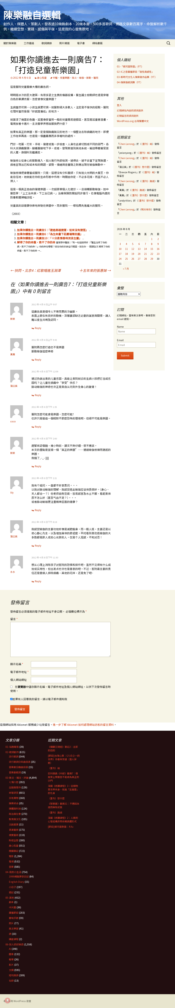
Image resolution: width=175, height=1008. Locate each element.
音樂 (11, 866)
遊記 (11, 892)
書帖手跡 (13, 918)
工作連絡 (29, 43)
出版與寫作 (15, 787)
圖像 (11, 954)
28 (145, 258)
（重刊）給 (146, 144)
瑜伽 (81, 77)
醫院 (95, 77)
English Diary (16, 881)
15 (151, 249)
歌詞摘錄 (47, 43)
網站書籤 (97, 43)
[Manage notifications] (7, 1000)
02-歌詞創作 (12, 752)
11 (126, 249)
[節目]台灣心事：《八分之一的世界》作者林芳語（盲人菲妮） (64, 759)
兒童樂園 (65, 77)
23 (158, 253)
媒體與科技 (15, 808)
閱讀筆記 (13, 851)
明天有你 (146, 209)
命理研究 (13, 792)
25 (126, 258)
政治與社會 (15, 814)
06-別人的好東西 (14, 944)
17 (120, 253)
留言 (14, 619)
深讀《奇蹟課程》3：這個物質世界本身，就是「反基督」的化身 (63, 789)
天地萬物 (13, 798)
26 (132, 258)
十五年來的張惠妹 (95, 270)
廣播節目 (13, 912)
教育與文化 (15, 819)
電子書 (81, 43)
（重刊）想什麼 (141, 167)
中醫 (55, 77)
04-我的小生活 (13, 872)
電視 (11, 861)
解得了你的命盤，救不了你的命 (36, 242)
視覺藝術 (13, 835)
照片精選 (64, 43)
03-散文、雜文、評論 (16, 777)
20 (139, 253)
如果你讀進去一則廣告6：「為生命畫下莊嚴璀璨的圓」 (50, 234)
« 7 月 (126, 268)
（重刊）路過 (147, 181)
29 (151, 258)
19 (132, 253)
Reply (38, 328)
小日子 (12, 887)
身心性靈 (42, 77)
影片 (11, 964)
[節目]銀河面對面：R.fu (60, 826)
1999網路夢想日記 (19, 876)
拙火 (74, 77)
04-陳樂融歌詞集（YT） (130, 82)
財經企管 (13, 840)
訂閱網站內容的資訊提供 (130, 110)
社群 (11, 980)
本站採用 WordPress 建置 (17, 1001)
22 (151, 253)
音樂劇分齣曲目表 (18, 767)
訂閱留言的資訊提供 (127, 115)
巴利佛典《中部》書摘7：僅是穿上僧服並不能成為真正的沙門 (63, 777)
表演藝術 (13, 829)
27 (139, 258)
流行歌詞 (13, 756)
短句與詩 (13, 975)
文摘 (11, 970)
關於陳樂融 (9, 43)
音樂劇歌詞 (15, 772)
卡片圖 (12, 907)
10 (120, 249)
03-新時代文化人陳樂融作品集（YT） (137, 77)
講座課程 (13, 939)
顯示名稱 (16, 664)
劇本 (11, 902)
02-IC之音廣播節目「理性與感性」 (135, 71)
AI (10, 948)
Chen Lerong (126, 144)
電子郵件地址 (19, 672)
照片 (11, 923)
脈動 (88, 77)
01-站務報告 (12, 746)
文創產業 (13, 824)
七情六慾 (13, 782)
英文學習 (13, 928)
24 (120, 258)
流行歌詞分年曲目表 (19, 761)
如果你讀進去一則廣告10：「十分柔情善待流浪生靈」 (49, 238)
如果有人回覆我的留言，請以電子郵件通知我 (39, 699)
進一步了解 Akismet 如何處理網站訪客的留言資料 (83, 725)
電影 (11, 856)
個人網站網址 (18, 680)
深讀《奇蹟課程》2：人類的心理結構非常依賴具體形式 (63, 819)
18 (126, 253)
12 (132, 249)
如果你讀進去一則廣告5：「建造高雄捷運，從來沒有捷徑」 (52, 230)
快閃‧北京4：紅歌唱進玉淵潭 (35, 270)
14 (145, 249)
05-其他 (9, 897)
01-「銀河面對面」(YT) (129, 66)
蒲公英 (13, 386)
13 (139, 249)
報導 (11, 959)
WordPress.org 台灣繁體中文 (133, 121)
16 (158, 249)
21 (145, 253)
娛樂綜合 (13, 803)
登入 (119, 105)
